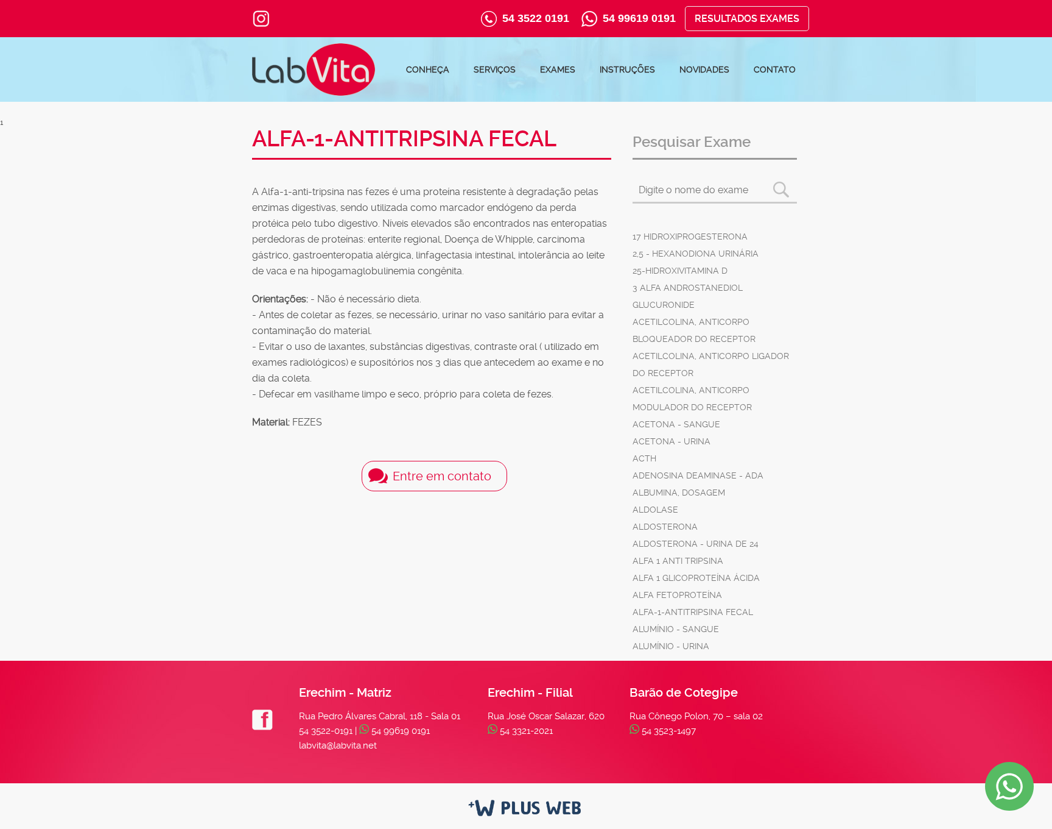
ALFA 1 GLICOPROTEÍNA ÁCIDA (696, 578)
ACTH (644, 458)
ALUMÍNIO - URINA (671, 646)
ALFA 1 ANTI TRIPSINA (678, 561)
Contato (775, 69)
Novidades (704, 69)
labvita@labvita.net (338, 745)
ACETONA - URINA (671, 441)
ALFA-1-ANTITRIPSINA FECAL (693, 612)
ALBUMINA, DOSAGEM (679, 492)
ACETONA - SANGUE (676, 424)
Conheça (427, 69)
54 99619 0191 (639, 18)
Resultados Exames (747, 18)
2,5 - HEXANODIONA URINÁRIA (696, 253)
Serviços (495, 69)
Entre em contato (442, 476)
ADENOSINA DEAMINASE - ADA (698, 475)
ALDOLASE (655, 509)
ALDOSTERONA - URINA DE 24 (696, 544)
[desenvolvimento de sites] (526, 809)
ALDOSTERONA (665, 527)
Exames (557, 69)
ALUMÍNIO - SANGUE (676, 629)
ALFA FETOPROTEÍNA (677, 595)
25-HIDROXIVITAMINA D (680, 271)
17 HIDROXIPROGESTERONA (690, 236)
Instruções (627, 69)
